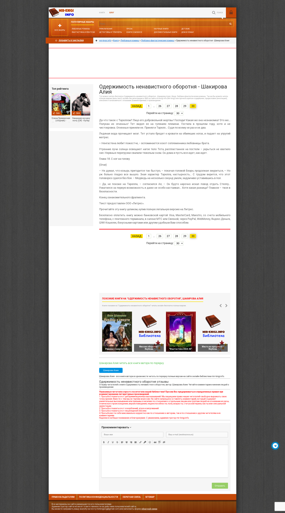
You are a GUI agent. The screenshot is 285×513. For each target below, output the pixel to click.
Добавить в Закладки (71, 40)
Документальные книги (165, 32)
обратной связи (149, 509)
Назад (136, 106)
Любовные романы (81, 29)
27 (168, 106)
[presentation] (104, 442)
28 (176, 106)
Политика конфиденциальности (98, 497)
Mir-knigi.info (71, 12)
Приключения (105, 29)
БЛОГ (111, 13)
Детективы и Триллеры (110, 32)
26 (159, 106)
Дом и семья (187, 32)
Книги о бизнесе (134, 32)
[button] (104, 442)
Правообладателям (63, 497)
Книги (102, 13)
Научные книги (161, 29)
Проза (129, 29)
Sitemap (149, 497)
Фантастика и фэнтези (83, 32)
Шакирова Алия (111, 370)
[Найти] (230, 24)
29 (184, 106)
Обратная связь (132, 497)
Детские (185, 29)
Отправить (220, 485)
